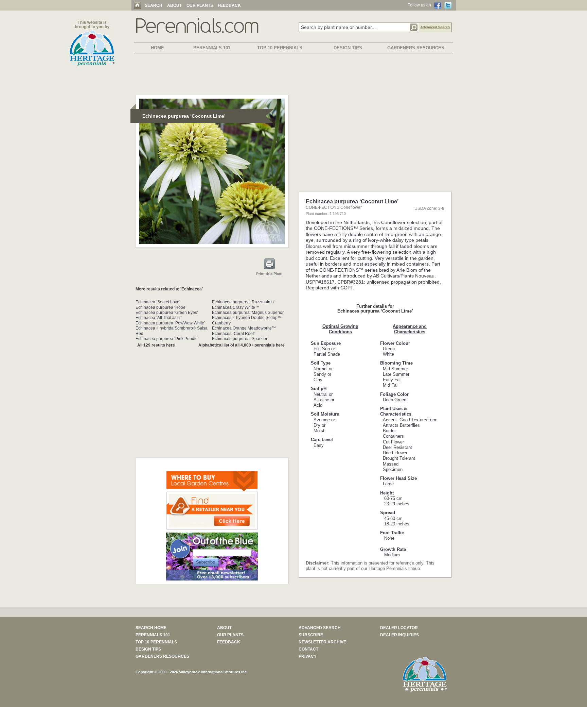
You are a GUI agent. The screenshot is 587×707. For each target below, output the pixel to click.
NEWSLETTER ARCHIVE (322, 642)
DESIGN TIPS (348, 47)
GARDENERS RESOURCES (415, 47)
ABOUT (174, 5)
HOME (157, 47)
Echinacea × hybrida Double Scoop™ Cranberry (247, 320)
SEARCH (153, 5)
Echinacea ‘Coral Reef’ (233, 333)
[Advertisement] (293, 75)
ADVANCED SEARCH (320, 627)
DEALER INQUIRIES (399, 635)
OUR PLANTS (199, 5)
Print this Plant (269, 273)
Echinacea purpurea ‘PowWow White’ (170, 323)
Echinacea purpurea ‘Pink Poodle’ (167, 338)
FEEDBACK (229, 5)
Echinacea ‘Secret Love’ (158, 302)
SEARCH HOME (151, 627)
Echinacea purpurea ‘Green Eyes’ (167, 312)
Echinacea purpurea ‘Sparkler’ (240, 338)
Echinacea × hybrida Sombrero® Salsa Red (172, 331)
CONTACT (308, 649)
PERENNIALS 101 (211, 47)
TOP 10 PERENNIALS (279, 47)
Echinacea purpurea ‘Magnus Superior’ (248, 312)
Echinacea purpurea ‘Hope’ (161, 307)
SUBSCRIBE (311, 635)
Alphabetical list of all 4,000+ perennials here (241, 345)
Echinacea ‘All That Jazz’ (159, 317)
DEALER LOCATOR (399, 627)
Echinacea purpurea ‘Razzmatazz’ (243, 302)
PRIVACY (308, 656)
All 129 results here (156, 345)
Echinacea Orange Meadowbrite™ (244, 328)
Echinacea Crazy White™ (235, 307)
